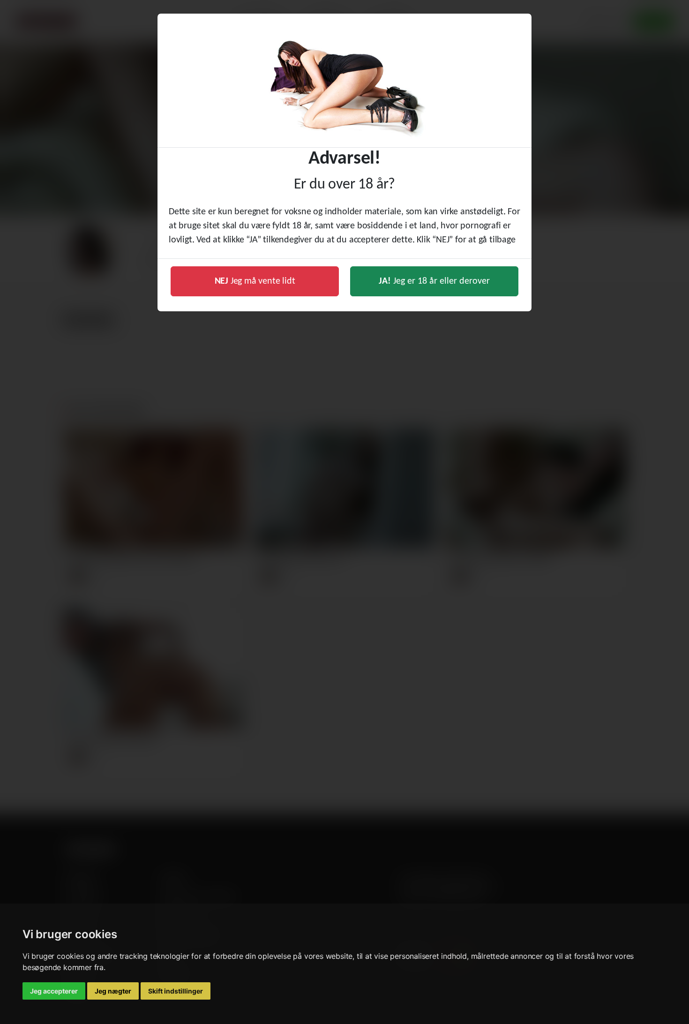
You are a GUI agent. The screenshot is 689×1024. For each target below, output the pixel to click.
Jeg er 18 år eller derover (434, 281)
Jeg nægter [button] (113, 991)
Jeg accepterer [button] (54, 991)
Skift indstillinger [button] (175, 991)
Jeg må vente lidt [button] (255, 281)
